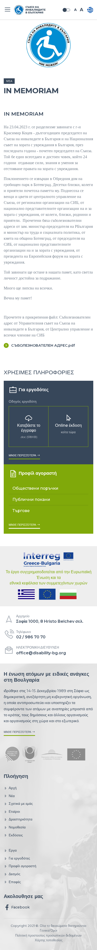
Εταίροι (14, 811)
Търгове (21, 510)
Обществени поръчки (35, 488)
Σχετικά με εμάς (21, 803)
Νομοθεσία (17, 827)
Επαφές (15, 882)
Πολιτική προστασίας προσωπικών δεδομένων (48, 935)
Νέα (9, 81)
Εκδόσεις (16, 835)
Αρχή (13, 788)
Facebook (20, 907)
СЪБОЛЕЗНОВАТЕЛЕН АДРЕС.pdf (43, 345)
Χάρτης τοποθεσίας (48, 940)
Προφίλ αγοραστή (22, 866)
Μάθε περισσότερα (23, 455)
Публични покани (31, 499)
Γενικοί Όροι (48, 930)
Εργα (13, 850)
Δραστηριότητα (20, 819)
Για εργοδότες (19, 858)
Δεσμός (14, 874)
